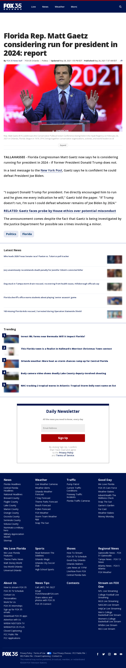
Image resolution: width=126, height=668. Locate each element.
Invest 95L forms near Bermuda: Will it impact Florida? (53, 336)
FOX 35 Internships (13, 605)
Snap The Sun (42, 522)
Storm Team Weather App (46, 518)
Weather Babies (106, 491)
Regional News (108, 548)
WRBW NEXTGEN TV (14, 623)
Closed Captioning (13, 630)
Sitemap (8, 540)
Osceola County (12, 516)
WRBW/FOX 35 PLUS (14, 627)
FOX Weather (41, 512)
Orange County (11, 512)
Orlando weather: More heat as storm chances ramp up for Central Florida (64, 361)
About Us (10, 583)
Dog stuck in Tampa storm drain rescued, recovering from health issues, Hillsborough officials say (51, 283)
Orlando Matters (75, 563)
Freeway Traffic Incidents (74, 496)
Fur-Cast (102, 509)
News (7, 480)
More (74, 6)
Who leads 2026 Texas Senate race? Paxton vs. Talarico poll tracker (36, 256)
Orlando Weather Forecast (43, 493)
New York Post (51, 170)
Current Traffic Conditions (74, 489)
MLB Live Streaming (108, 601)
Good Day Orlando (76, 560)
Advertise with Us (12, 619)
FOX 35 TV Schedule (77, 556)
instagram (109, 654)
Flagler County (11, 501)
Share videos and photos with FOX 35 (45, 599)
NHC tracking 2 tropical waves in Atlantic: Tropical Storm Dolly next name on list (68, 385)
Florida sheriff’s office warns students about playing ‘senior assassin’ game (40, 297)
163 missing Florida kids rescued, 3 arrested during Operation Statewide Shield (43, 311)
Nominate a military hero (13, 529)
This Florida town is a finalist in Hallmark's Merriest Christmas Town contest (66, 348)
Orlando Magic (42, 559)
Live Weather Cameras (46, 484)
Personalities (10, 598)
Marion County (11, 509)
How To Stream (75, 552)
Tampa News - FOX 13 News (109, 560)
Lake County (10, 505)
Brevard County (11, 498)
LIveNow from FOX (76, 571)
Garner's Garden (106, 505)
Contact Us (9, 594)
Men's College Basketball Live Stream (109, 613)
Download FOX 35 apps (15, 615)
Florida (27, 234)
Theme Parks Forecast (46, 501)
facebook (97, 654)
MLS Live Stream (106, 628)
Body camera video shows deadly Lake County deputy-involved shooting (63, 373)
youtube (115, 654)
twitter (103, 654)
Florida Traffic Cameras (78, 500)
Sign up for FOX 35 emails (13, 611)
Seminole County (12, 520)
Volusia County (11, 523)
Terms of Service (65, 455)
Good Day (105, 480)
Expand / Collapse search (120, 6)
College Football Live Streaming (108, 596)
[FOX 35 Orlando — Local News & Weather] (14, 6)
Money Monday (106, 516)
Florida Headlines (12, 484)
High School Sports (44, 569)
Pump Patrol (73, 484)
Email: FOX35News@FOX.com (47, 592)
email (121, 654)
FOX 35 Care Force (107, 487)
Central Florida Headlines (11, 489)
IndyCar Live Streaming (109, 608)
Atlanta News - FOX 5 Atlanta (109, 567)
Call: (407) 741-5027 (45, 587)
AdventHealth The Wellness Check (107, 496)
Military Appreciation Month (14, 535)
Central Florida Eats (76, 574)
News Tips (42, 583)
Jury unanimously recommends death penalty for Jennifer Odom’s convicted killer (43, 270)
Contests (73, 583)
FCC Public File (11, 634)
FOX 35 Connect (43, 603)
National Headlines (13, 494)
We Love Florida (106, 484)
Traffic (71, 480)
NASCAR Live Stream (108, 604)
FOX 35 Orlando (32, 60)
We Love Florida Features (12, 554)
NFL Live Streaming (108, 591)
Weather (41, 480)
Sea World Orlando (13, 566)
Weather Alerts (42, 487)
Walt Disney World (13, 562)
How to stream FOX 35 (15, 587)
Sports (39, 548)
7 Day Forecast (42, 498)
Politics (45, 60)
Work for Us (10, 602)
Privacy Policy (66, 452)
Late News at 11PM (77, 567)
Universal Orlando (12, 570)
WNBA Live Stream (107, 625)
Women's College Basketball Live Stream (109, 620)
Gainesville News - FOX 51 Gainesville (109, 554)
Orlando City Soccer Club (45, 564)
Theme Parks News (13, 559)
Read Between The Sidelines (44, 554)
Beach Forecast (43, 505)
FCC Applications (12, 638)
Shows (71, 548)
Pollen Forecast (43, 509)
